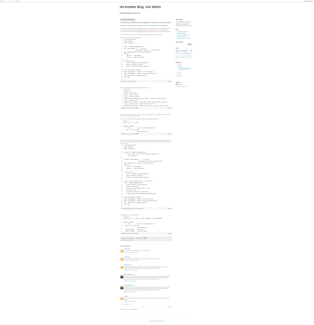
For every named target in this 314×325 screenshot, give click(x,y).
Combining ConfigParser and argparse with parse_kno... (184, 69)
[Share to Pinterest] (146, 238)
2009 (178, 74)
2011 (178, 64)
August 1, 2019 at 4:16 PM (130, 301)
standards (188, 56)
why (185, 57)
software (182, 56)
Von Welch (179, 84)
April (179, 66)
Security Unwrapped (181, 36)
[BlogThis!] (141, 238)
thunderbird (178, 57)
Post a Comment (126, 304)
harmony (181, 53)
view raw (169, 81)
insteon (190, 53)
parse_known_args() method (139, 34)
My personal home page (182, 31)
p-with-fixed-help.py (126, 208)
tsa (182, 57)
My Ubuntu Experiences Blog (183, 38)
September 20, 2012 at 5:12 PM (131, 260)
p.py (122, 81)
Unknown (126, 265)
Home (143, 307)
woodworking (189, 57)
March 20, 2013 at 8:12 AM (130, 281)
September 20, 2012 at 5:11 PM (131, 252)
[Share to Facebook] (144, 238)
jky (124, 296)
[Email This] (139, 238)
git (187, 52)
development (126, 240)
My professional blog (181, 33)
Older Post (169, 307)
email (184, 52)
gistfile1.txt (124, 108)
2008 (178, 76)
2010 (178, 72)
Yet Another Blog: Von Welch (140, 7)
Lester (125, 248)
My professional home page (183, 34)
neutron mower (181, 54)
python (131, 240)
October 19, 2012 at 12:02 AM (130, 270)
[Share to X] (143, 238)
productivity (188, 54)
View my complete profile (181, 86)
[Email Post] (137, 238)
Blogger (163, 321)
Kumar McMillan (128, 274)
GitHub (133, 81)
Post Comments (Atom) (131, 309)
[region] (146, 59)
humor (185, 53)
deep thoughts (182, 50)
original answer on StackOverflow (159, 25)
